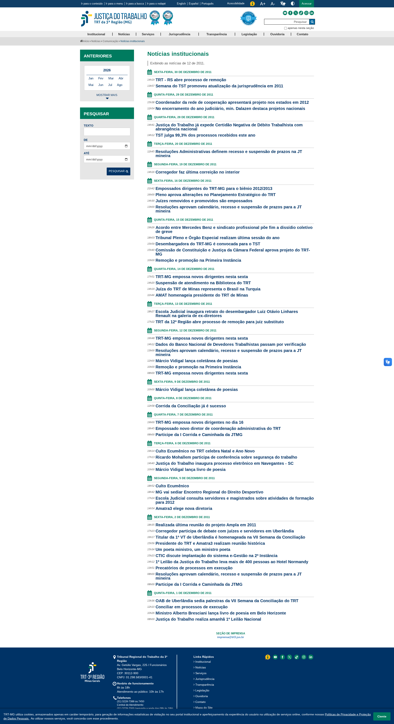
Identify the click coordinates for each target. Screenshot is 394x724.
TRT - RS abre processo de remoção (191, 80)
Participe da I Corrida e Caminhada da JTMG (199, 434)
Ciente (381, 716)
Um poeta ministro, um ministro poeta (193, 549)
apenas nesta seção (301, 28)
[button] (306, 3)
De (86, 140)
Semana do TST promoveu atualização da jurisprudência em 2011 (219, 86)
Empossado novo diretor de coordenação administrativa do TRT (218, 428)
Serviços (200, 673)
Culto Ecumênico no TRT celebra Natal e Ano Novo (205, 451)
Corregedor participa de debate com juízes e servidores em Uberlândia (225, 531)
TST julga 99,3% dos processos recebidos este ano (205, 135)
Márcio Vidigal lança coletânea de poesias (197, 361)
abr (121, 78)
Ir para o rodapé (156, 3)
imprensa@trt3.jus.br (230, 637)
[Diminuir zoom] (272, 3)
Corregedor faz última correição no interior (198, 172)
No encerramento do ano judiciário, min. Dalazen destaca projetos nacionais (230, 108)
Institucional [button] (96, 34)
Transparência (204, 684)
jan (90, 78)
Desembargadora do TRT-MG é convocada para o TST (208, 244)
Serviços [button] (148, 34)
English (181, 3)
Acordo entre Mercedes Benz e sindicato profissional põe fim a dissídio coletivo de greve (234, 229)
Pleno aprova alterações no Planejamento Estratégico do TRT (216, 194)
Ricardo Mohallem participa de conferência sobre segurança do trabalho (226, 457)
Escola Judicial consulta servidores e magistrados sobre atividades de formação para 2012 (235, 500)
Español (193, 3)
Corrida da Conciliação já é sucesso (191, 406)
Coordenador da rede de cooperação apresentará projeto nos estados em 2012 (232, 102)
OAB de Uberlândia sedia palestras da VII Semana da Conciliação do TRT (227, 600)
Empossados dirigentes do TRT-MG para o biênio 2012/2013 (214, 188)
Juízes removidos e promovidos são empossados (204, 201)
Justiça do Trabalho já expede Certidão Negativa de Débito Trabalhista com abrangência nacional (229, 127)
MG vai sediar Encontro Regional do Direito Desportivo (209, 492)
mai (90, 85)
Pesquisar (117, 171)
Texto (88, 125)
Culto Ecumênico (172, 486)
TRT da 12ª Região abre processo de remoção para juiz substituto (220, 322)
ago (119, 85)
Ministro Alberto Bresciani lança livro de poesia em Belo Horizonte (221, 613)
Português (208, 3)
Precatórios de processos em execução (194, 568)
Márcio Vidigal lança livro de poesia (191, 469)
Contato (200, 701)
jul (110, 85)
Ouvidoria (201, 696)
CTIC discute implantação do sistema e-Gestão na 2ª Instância (216, 555)
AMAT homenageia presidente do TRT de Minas (202, 295)
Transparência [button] (216, 34)
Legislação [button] (249, 34)
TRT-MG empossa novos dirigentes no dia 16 (199, 422)
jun (100, 85)
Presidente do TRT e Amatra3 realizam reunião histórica (210, 543)
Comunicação (110, 41)
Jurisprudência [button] (179, 34)
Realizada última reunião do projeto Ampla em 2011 (206, 525)
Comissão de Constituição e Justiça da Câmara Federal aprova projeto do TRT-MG (233, 252)
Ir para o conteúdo (92, 3)
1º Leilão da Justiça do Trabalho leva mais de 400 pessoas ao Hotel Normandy (232, 562)
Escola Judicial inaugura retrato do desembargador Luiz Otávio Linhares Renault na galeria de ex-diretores (227, 313)
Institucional (203, 661)
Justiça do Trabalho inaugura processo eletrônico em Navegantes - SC (224, 463)
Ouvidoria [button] (277, 34)
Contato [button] (302, 34)
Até (86, 153)
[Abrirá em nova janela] (285, 13)
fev (100, 78)
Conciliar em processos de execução (192, 607)
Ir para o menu (114, 3)
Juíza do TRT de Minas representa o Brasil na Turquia (208, 289)
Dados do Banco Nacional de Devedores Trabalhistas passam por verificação (231, 344)
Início (86, 41)
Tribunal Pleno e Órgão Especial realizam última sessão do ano (217, 237)
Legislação (202, 690)
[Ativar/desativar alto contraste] (293, 3)
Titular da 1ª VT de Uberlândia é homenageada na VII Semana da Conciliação (230, 537)
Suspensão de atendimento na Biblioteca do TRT (203, 283)
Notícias (95, 41)
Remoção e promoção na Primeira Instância (198, 260)
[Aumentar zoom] (263, 3)
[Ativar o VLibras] (283, 3)
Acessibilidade (235, 3)
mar (111, 78)
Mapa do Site (204, 707)
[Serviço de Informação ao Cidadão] (252, 3)
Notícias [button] (124, 34)
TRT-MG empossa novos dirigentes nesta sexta (202, 276)
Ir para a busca (135, 3)
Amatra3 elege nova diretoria (184, 508)
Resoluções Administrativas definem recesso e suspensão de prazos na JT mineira (229, 153)
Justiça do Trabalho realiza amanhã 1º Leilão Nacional (208, 619)
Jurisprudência (204, 679)
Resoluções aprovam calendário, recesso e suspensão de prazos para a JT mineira (229, 209)
